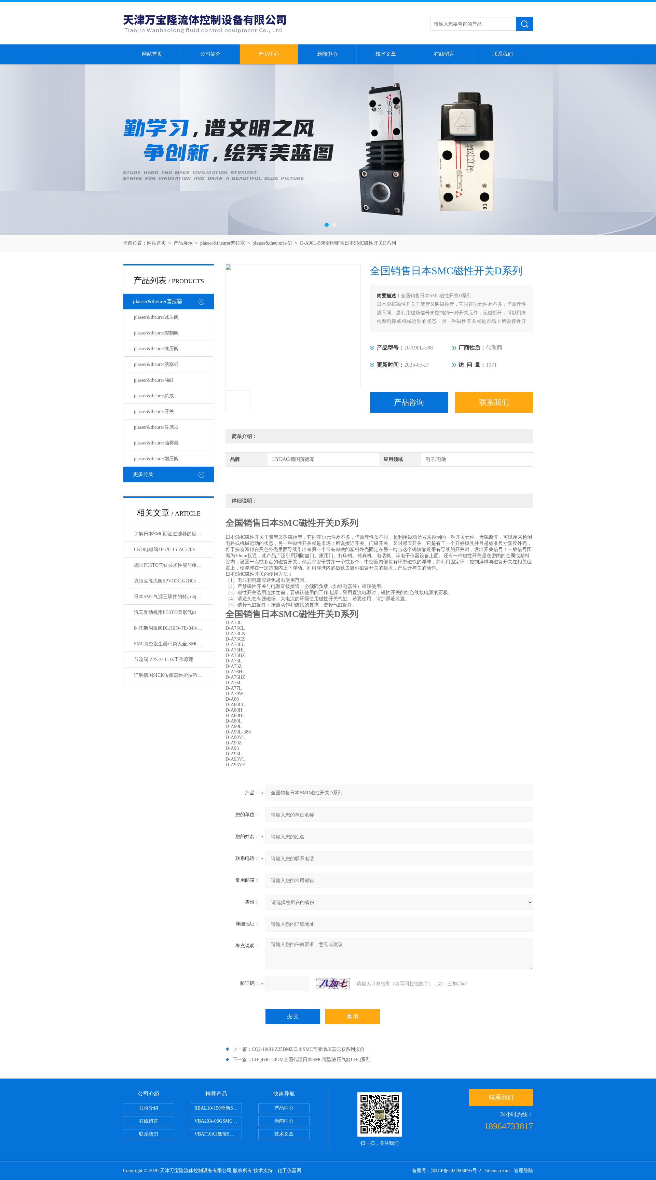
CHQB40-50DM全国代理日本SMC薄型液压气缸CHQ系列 (311, 1059)
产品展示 (183, 243)
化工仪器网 (289, 1170)
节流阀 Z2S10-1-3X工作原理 (163, 659)
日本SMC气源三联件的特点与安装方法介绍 (173, 596)
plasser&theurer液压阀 (156, 348)
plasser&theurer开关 (154, 411)
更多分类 (143, 474)
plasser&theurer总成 (154, 395)
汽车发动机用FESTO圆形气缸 (165, 612)
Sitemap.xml (497, 1170)
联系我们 (502, 54)
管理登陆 (523, 1170)
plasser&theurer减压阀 (156, 317)
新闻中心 (327, 54)
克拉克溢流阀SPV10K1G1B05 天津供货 (173, 581)
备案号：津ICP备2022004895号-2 (446, 1170)
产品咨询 (409, 402)
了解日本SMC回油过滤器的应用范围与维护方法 (173, 533)
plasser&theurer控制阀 (156, 332)
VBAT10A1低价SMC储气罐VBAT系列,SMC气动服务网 (218, 1134)
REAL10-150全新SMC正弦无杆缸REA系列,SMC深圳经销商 (218, 1108)
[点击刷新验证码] (333, 983)
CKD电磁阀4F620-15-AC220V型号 (169, 549)
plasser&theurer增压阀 (156, 458)
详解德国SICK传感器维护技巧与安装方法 (173, 675)
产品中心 (269, 54)
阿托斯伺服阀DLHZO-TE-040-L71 (169, 628)
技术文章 (385, 54)
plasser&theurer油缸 (272, 243)
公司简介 (210, 54)
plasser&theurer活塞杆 (156, 364)
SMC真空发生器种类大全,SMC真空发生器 (173, 643)
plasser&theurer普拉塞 (222, 243)
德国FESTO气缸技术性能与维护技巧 (172, 565)
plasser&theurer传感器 (156, 427)
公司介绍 (148, 1108)
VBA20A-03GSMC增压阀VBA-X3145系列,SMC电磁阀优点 (218, 1121)
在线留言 (444, 54)
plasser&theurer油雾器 (156, 442)
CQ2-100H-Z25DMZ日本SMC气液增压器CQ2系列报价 (308, 1049)
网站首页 (152, 54)
